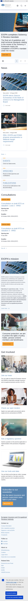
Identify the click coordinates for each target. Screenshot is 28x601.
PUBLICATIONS (9, 183)
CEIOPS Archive (5, 572)
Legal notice (4, 554)
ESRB (3, 570)
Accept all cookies (11, 593)
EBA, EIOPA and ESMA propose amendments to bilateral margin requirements (12, 138)
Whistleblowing (5, 550)
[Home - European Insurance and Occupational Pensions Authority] (8, 5)
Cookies (3, 552)
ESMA (3, 567)
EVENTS (6, 161)
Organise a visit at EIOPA (8, 530)
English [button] (17, 5)
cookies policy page (11, 582)
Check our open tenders (10, 408)
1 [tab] (16, 61)
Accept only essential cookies (14, 597)
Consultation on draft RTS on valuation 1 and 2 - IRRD (12, 205)
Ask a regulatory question (11, 439)
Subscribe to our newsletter (8, 557)
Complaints (4, 535)
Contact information (6, 526)
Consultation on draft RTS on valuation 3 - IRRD (12, 229)
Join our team (6, 375)
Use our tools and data (10, 471)
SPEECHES (8, 171)
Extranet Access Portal (7, 563)
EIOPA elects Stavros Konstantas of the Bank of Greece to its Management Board (13, 99)
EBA (2, 565)
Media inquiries (5, 532)
